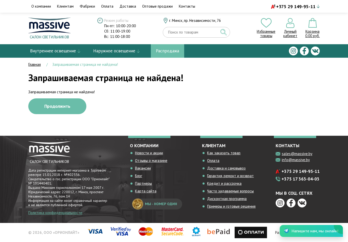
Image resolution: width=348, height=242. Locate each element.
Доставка (127, 6)
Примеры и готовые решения (231, 206)
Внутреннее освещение (53, 51)
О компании (41, 6)
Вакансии (143, 168)
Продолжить (57, 106)
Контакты (187, 6)
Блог (138, 176)
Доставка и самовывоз (226, 168)
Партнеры (143, 183)
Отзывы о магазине (151, 160)
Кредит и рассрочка (224, 183)
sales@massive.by (297, 153)
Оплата (107, 6)
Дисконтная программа (227, 199)
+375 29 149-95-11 (295, 6)
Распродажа (167, 51)
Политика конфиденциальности (55, 212)
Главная (34, 64)
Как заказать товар (223, 153)
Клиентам (65, 6)
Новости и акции (149, 153)
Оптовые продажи (157, 6)
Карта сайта (145, 191)
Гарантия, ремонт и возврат (230, 176)
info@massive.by (296, 159)
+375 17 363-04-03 (300, 179)
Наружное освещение (114, 51)
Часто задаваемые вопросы (230, 191)
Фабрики (87, 6)
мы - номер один (161, 204)
